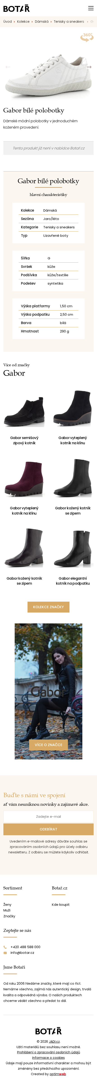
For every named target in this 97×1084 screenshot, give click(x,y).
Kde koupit (61, 904)
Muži (6, 910)
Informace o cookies (48, 1057)
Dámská (41, 21)
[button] (89, 67)
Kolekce (23, 21)
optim (58, 1074)
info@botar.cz (22, 952)
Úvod (7, 21)
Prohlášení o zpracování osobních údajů (48, 1052)
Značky (9, 916)
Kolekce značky (48, 607)
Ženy (7, 904)
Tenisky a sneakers (69, 21)
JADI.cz (54, 1041)
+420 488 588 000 (25, 947)
